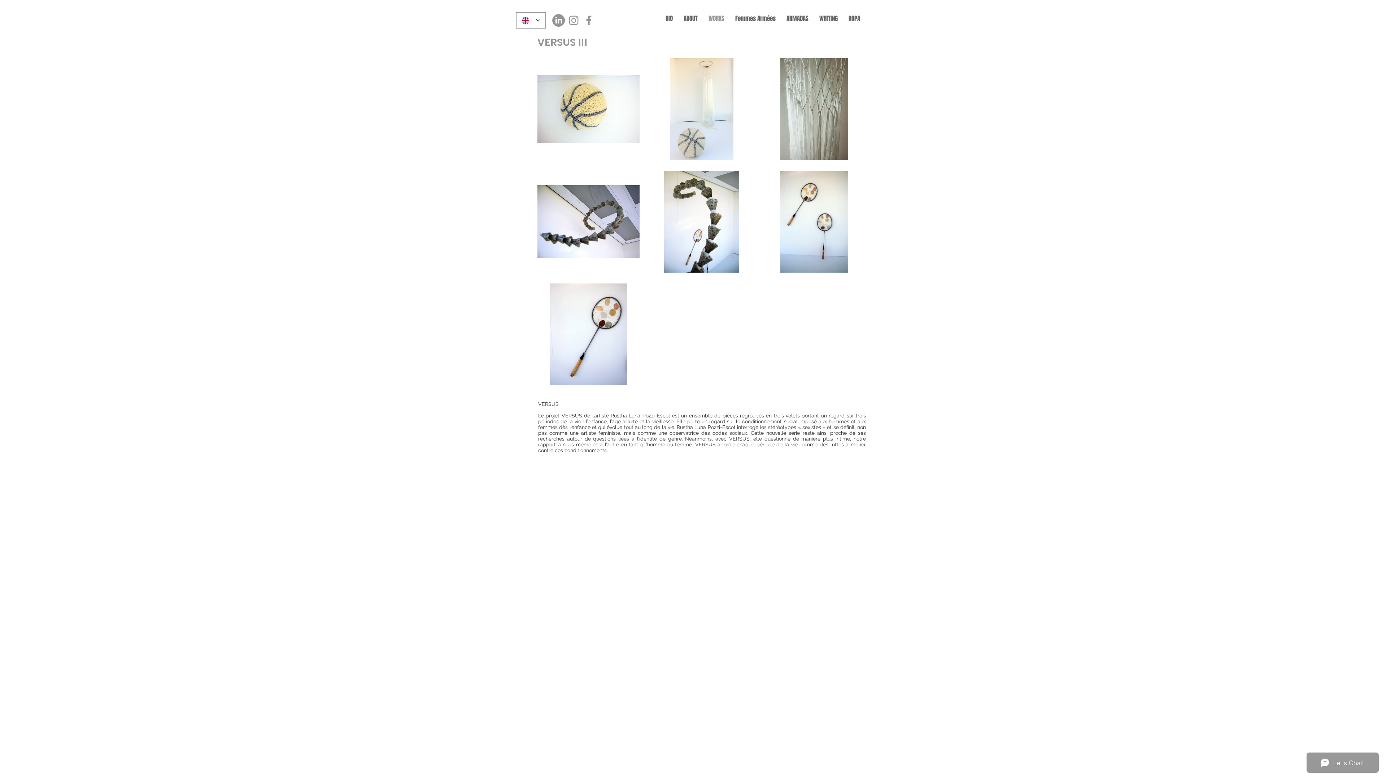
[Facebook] (589, 20)
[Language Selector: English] (531, 20)
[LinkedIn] (558, 20)
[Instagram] (573, 20)
